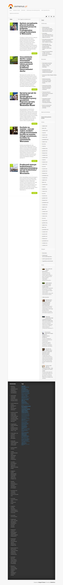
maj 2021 (43, 186)
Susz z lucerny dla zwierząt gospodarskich (47, 270)
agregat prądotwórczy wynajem (25, 387)
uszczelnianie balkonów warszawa (25, 434)
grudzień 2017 (44, 236)
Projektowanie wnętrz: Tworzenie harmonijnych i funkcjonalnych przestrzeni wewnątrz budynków (14, 523)
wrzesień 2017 (44, 243)
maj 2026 (44, 132)
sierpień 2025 (44, 141)
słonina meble (27, 429)
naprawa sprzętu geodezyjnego (25, 418)
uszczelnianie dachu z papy (25, 437)
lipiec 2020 (44, 209)
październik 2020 (45, 202)
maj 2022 (44, 159)
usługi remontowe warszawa (25, 442)
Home (11, 10)
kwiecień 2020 (44, 213)
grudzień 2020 (44, 198)
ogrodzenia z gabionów (23, 420)
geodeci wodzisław (24, 403)
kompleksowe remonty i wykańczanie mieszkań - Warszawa (26, 409)
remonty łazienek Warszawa (24, 423)
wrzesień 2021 (44, 177)
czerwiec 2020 (45, 211)
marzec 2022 (44, 164)
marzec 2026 (44, 137)
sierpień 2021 (44, 180)
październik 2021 (45, 175)
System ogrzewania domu (45, 10)
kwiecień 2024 (44, 148)
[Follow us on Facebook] (49, 16)
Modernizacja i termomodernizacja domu (33, 10)
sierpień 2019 (44, 225)
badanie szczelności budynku (25, 392)
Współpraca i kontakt (16, 10)
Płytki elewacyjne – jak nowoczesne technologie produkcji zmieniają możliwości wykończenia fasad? (46, 47)
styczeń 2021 (44, 195)
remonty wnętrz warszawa (24, 423)
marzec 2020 (44, 216)
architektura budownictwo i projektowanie (25, 390)
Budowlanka (23, 10)
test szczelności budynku (24, 430)
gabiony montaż (25, 399)
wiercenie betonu (24, 443)
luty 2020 (44, 218)
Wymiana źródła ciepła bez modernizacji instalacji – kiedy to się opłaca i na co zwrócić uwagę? (47, 368)
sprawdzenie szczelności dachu (24, 427)
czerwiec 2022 (44, 157)
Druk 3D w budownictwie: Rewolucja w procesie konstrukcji (46, 106)
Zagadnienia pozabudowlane (14, 13)
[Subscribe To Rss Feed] (51, 16)
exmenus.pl (26, 35)
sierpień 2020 (44, 207)
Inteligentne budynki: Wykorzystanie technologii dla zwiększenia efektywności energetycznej (13, 475)
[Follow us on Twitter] (46, 16)
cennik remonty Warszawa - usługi (25, 394)
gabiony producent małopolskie (24, 401)
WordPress (53, 582)
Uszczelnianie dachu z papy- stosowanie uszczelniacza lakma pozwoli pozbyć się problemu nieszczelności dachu (26, 64)
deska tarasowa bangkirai (24, 397)
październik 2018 (45, 229)
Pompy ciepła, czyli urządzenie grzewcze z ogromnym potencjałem (14, 436)
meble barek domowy (27, 415)
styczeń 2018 (44, 234)
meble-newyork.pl (45, 297)
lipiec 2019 (44, 227)
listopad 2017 (44, 238)
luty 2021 (44, 193)
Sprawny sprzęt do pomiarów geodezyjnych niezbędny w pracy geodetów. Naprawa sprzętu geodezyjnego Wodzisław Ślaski (28, 99)
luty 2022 (44, 166)
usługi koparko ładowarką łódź (25, 439)
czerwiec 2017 (44, 245)
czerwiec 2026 (45, 130)
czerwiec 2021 (44, 184)
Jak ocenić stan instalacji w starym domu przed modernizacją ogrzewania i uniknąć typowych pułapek (47, 351)
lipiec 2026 (44, 128)
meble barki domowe (24, 416)
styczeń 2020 (44, 220)
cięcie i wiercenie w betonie (25, 396)
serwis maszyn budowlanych (24, 425)
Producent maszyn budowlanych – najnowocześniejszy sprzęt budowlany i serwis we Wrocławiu (28, 168)
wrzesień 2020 (44, 204)
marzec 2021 (44, 191)
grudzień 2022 (44, 150)
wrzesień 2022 (44, 155)
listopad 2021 (44, 173)
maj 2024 (44, 146)
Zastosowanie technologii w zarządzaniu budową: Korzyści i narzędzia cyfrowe (14, 398)
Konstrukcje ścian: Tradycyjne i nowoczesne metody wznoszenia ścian (14, 493)
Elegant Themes (42, 582)
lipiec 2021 (44, 182)
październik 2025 (45, 139)
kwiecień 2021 (44, 189)
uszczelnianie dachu (25, 435)
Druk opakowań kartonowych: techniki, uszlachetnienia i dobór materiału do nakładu (47, 40)
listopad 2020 (44, 200)
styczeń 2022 (44, 168)
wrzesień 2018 (44, 231)
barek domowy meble (24, 393)
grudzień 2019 (44, 222)
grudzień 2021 (44, 171)
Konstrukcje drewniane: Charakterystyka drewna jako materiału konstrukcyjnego (47, 71)
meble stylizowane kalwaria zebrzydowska (25, 417)
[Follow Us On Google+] (54, 16)
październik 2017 (45, 240)
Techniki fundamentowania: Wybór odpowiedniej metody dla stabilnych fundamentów (14, 455)
